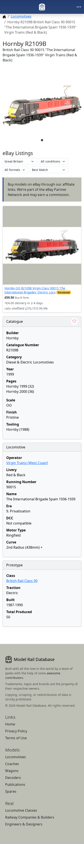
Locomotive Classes (21, 810)
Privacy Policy (16, 731)
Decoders (13, 777)
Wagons (12, 770)
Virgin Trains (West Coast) (27, 462)
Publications (15, 784)
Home (10, 724)
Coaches (12, 763)
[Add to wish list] (74, 321)
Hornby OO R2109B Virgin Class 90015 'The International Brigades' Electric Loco (35, 290)
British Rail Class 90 (21, 580)
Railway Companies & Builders (29, 817)
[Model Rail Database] (42, 7)
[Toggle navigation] (79, 7)
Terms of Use (16, 738)
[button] (42, 105)
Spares (10, 791)
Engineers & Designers (23, 824)
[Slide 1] (42, 140)
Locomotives (21, 16)
